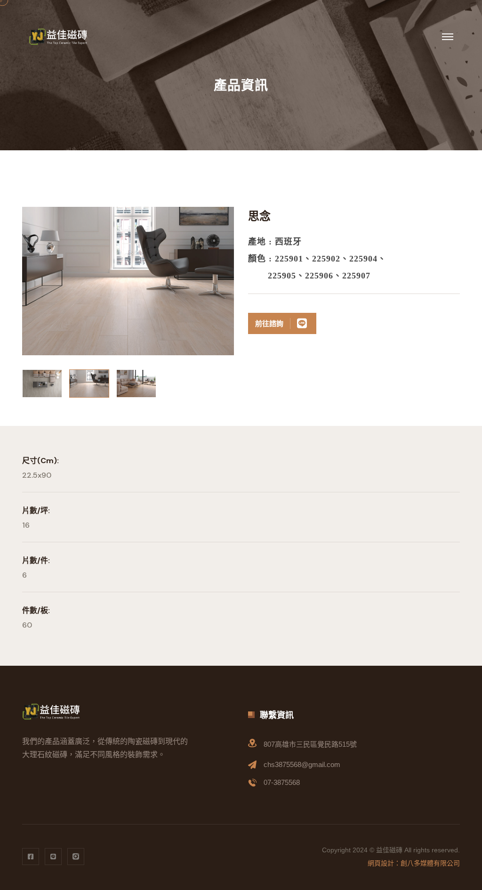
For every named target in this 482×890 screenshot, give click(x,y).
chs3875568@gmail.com (302, 764)
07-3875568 (282, 782)
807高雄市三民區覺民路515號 (310, 744)
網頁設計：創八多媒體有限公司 (414, 863)
